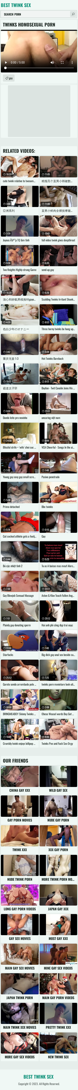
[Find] (73, 14)
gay (10, 78)
